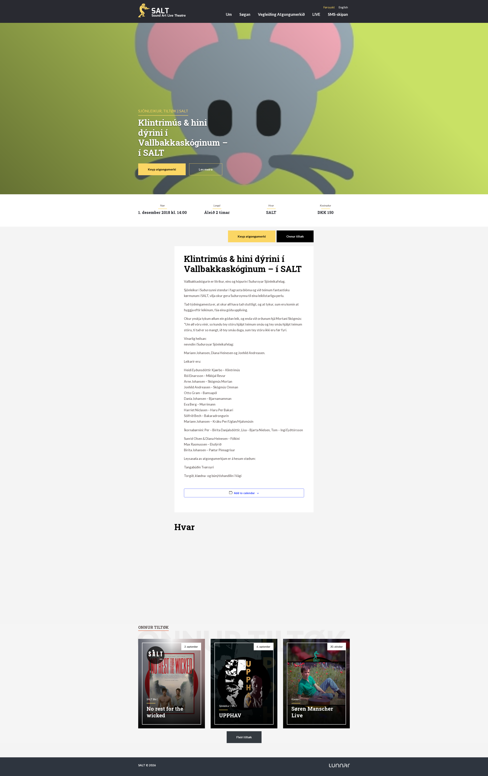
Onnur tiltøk (295, 236)
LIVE (316, 14)
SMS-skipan (338, 14)
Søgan (244, 14)
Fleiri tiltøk (244, 737)
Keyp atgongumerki (162, 169)
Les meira (206, 169)
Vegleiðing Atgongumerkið (281, 14)
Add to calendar (244, 493)
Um (229, 14)
